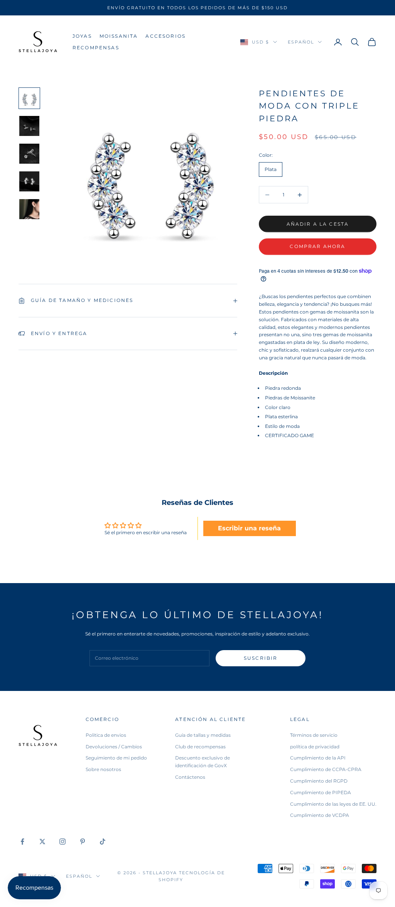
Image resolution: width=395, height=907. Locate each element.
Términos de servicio (314, 735)
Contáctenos (190, 777)
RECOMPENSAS (96, 47)
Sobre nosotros (103, 769)
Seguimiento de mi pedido (116, 758)
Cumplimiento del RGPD (319, 781)
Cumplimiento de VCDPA (319, 815)
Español (301, 42)
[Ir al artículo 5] (29, 209)
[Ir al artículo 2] (29, 126)
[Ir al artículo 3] (29, 153)
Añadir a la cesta (318, 224)
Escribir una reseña (249, 528)
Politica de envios (106, 735)
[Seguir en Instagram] (62, 841)
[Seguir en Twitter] (42, 841)
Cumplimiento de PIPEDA (320, 792)
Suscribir (260, 658)
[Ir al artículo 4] (29, 181)
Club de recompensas (200, 746)
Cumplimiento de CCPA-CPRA (325, 769)
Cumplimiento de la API (318, 758)
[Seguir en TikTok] (102, 841)
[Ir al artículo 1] (29, 98)
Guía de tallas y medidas (203, 735)
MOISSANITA (119, 36)
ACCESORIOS (165, 36)
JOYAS (82, 36)
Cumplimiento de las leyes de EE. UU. (333, 804)
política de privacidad (314, 746)
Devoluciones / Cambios (114, 746)
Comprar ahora (317, 246)
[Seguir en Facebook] (22, 841)
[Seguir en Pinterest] (82, 841)
